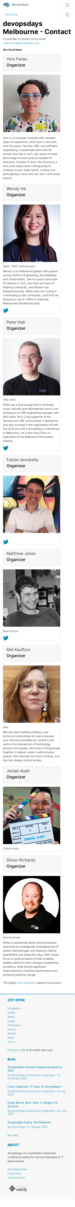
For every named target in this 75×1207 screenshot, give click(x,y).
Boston (11, 1016)
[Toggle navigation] (67, 5)
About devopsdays (17, 1169)
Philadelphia (13, 1008)
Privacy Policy (14, 1173)
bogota (11, 1021)
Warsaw (11, 1029)
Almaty (11, 1012)
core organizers (26, 982)
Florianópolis (14, 1025)
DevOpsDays (20, 4)
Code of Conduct (16, 1177)
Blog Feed (12, 1135)
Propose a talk (16, 1050)
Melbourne (11, 14)
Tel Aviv (11, 1041)
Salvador (11, 1033)
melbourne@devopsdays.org (21, 43)
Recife (10, 1037)
